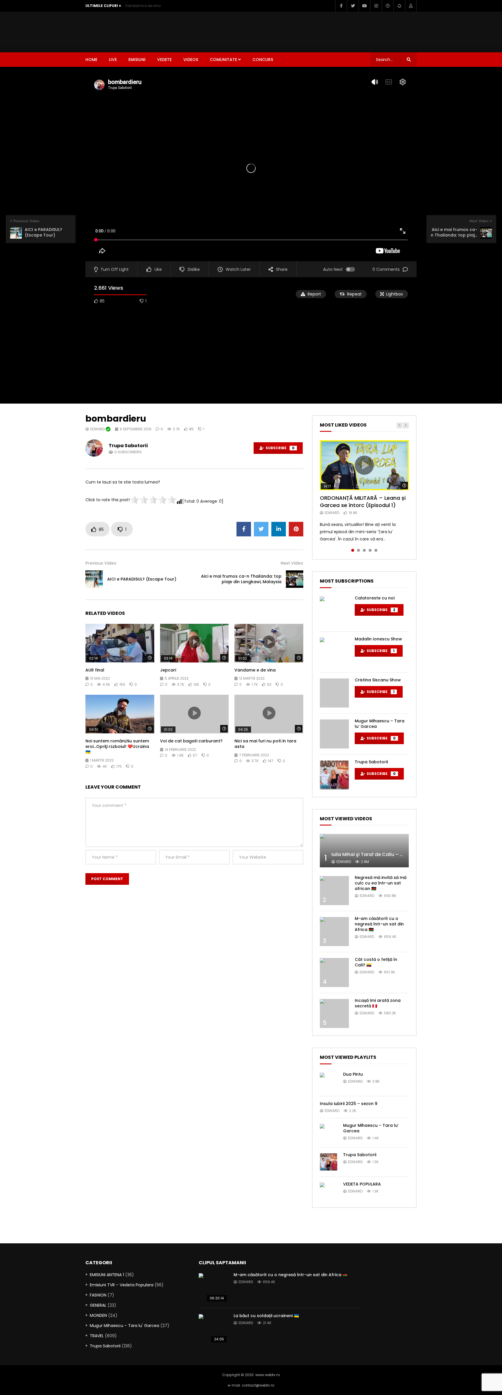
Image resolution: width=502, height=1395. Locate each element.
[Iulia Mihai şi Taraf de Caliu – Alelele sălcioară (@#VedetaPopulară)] (364, 850)
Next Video (292, 563)
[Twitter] (352, 6)
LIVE (113, 59)
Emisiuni (137, 59)
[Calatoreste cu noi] (334, 611)
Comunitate (223, 59)
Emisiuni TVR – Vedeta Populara (121, 1285)
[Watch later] (387, 6)
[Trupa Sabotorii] (334, 774)
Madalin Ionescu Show (378, 639)
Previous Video (100, 563)
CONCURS (262, 59)
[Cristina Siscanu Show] (334, 693)
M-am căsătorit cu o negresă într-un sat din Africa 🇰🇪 (379, 924)
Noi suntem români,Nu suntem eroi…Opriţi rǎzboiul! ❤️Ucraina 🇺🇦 (117, 746)
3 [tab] (364, 550)
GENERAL (98, 1305)
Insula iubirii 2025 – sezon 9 (348, 1103)
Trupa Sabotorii (128, 445)
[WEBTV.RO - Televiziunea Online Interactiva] (101, 32)
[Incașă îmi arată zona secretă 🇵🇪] (334, 1013)
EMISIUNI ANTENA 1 (107, 1275)
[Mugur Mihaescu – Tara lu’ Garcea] (334, 733)
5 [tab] (375, 550)
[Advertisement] (311, 31)
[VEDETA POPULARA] (328, 1191)
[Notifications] (399, 6)
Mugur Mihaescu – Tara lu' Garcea (124, 1325)
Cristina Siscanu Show (378, 680)
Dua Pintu (353, 1074)
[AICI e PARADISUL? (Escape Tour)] (94, 579)
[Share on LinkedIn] (278, 529)
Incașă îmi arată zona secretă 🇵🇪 (378, 1003)
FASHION (98, 1295)
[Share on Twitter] (261, 529)
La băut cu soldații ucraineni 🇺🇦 (266, 1316)
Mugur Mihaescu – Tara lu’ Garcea (379, 723)
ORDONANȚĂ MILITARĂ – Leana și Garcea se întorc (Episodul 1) (363, 501)
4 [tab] (370, 550)
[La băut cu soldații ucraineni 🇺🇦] (213, 1328)
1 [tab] (352, 550)
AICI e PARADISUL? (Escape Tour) (141, 579)
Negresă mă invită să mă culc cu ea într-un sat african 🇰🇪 (380, 883)
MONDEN (98, 1315)
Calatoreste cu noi (375, 598)
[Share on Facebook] (243, 529)
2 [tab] (358, 550)
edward (98, 429)
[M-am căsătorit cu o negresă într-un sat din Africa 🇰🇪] (334, 931)
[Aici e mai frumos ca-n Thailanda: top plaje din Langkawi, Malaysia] (294, 579)
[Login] (411, 6)
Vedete (164, 59)
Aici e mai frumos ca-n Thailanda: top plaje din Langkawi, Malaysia (241, 579)
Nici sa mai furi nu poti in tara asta (265, 743)
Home (91, 59)
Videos (190, 59)
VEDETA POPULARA (362, 1184)
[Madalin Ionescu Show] (334, 652)
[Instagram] (376, 6)
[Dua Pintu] (328, 1081)
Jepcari (168, 670)
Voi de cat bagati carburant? (191, 741)
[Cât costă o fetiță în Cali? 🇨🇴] (334, 972)
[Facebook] (341, 6)
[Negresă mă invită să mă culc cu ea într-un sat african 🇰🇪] (334, 890)
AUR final (94, 670)
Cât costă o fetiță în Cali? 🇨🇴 (376, 962)
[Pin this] (296, 529)
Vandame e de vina (143, 5)
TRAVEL (97, 1336)
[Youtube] (364, 6)
